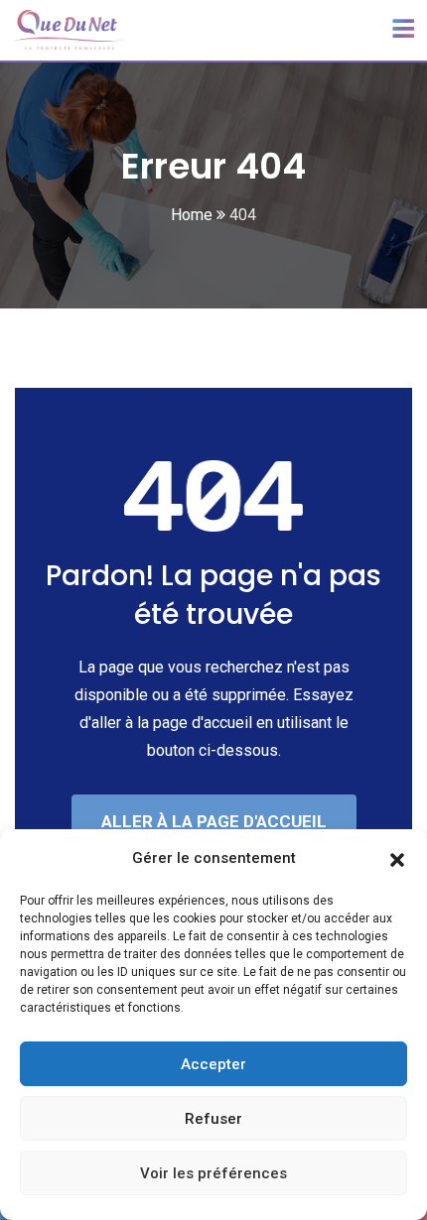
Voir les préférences (213, 1173)
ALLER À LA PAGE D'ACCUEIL (214, 821)
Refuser (213, 1119)
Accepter (213, 1064)
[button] (397, 858)
